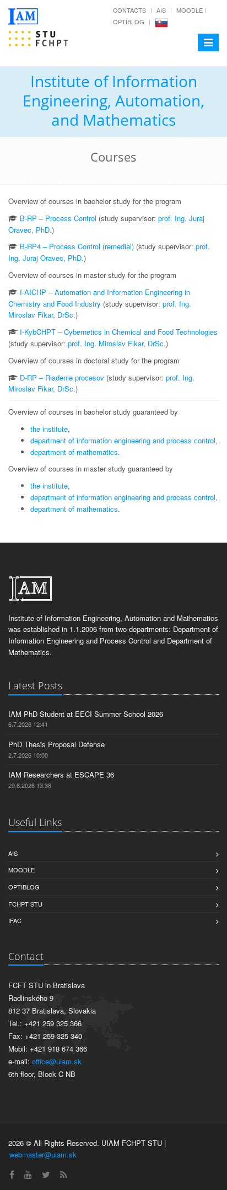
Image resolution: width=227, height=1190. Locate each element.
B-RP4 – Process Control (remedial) (77, 246)
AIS (161, 10)
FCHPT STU (25, 903)
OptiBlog (128, 21)
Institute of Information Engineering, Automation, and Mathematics (113, 100)
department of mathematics (74, 452)
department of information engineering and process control (122, 440)
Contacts (129, 10)
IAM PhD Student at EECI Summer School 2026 (85, 714)
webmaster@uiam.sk (43, 1154)
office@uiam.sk (57, 1061)
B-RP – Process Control (58, 218)
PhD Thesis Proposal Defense (56, 744)
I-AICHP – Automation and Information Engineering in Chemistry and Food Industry (99, 298)
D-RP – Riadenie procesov (62, 377)
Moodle (189, 10)
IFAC (14, 920)
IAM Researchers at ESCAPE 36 (61, 774)
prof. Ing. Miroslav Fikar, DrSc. (117, 343)
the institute (49, 429)
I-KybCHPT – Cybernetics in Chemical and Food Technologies (119, 331)
